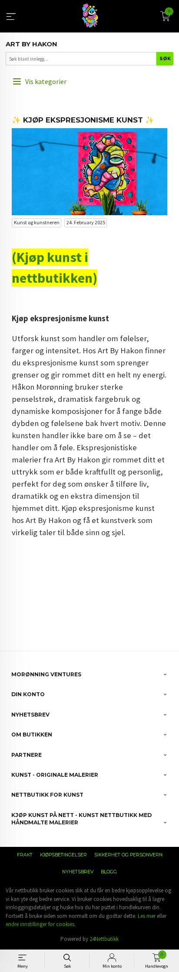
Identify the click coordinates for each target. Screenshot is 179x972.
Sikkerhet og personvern (128, 855)
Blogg (109, 872)
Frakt (25, 855)
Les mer (147, 916)
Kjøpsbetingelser (63, 855)
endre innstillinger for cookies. (41, 924)
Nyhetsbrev (77, 872)
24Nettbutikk (104, 939)
